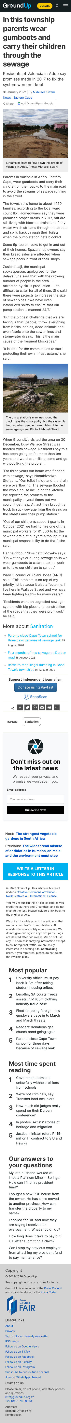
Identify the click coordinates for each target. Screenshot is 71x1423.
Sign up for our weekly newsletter (27, 1336)
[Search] (57, 6)
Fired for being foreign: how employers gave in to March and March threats (38, 1015)
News (7, 97)
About (9, 1326)
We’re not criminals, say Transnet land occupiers (35, 1096)
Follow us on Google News (22, 1346)
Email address (16, 789)
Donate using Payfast (35, 687)
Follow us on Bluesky (18, 1361)
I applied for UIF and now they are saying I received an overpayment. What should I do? (34, 1225)
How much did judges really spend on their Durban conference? (38, 1110)
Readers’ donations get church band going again (35, 1029)
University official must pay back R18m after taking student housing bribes (37, 983)
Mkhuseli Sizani (44, 92)
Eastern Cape (22, 97)
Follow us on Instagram (20, 1367)
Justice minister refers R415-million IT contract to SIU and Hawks (39, 1138)
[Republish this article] (56, 709)
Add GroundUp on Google (37, 103)
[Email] (42, 709)
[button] (65, 6)
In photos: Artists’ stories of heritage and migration (38, 1124)
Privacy (10, 1331)
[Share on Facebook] (20, 709)
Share (10, 103)
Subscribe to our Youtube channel (27, 1372)
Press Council (53, 1288)
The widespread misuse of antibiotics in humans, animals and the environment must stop (33, 851)
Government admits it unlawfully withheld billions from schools (37, 1082)
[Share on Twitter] (28, 709)
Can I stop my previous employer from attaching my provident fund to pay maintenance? (35, 1252)
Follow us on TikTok (17, 1351)
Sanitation (41, 626)
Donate (45, 5)
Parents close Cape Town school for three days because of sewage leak (36, 1043)
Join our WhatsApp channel (23, 1377)
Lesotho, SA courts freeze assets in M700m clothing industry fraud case (37, 999)
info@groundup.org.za (19, 1397)
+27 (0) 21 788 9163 (18, 1400)
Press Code (48, 1292)
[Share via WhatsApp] (35, 709)
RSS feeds (12, 1341)
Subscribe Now (35, 810)
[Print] (49, 709)
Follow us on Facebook (20, 1356)
